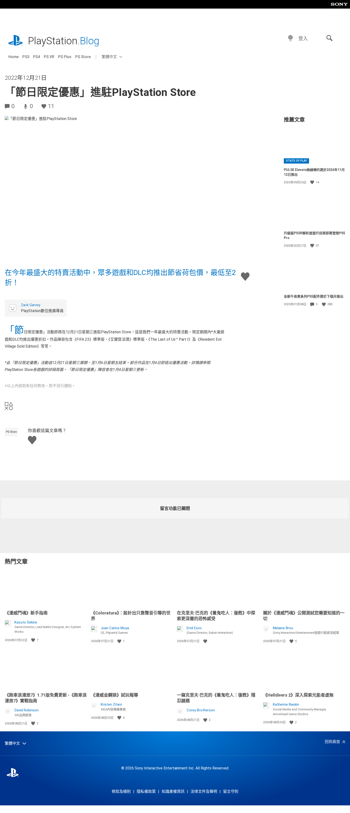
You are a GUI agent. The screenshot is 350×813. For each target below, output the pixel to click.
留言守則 (230, 791)
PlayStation (63, 41)
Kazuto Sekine (26, 622)
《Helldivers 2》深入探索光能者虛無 (298, 695)
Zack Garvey (30, 305)
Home (13, 57)
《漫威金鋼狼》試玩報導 (114, 695)
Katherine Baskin (286, 704)
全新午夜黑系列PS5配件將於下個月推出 (313, 296)
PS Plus (64, 57)
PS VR (49, 57)
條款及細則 (121, 791)
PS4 (36, 57)
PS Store (83, 57)
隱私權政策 (146, 791)
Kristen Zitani (111, 704)
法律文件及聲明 (203, 791)
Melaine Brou (283, 628)
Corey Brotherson (201, 710)
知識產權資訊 (173, 791)
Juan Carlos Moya (115, 628)
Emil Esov (194, 628)
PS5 (25, 57)
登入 (303, 38)
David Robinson (27, 710)
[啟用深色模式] (290, 38)
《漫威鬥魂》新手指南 (26, 612)
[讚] (312, 182)
